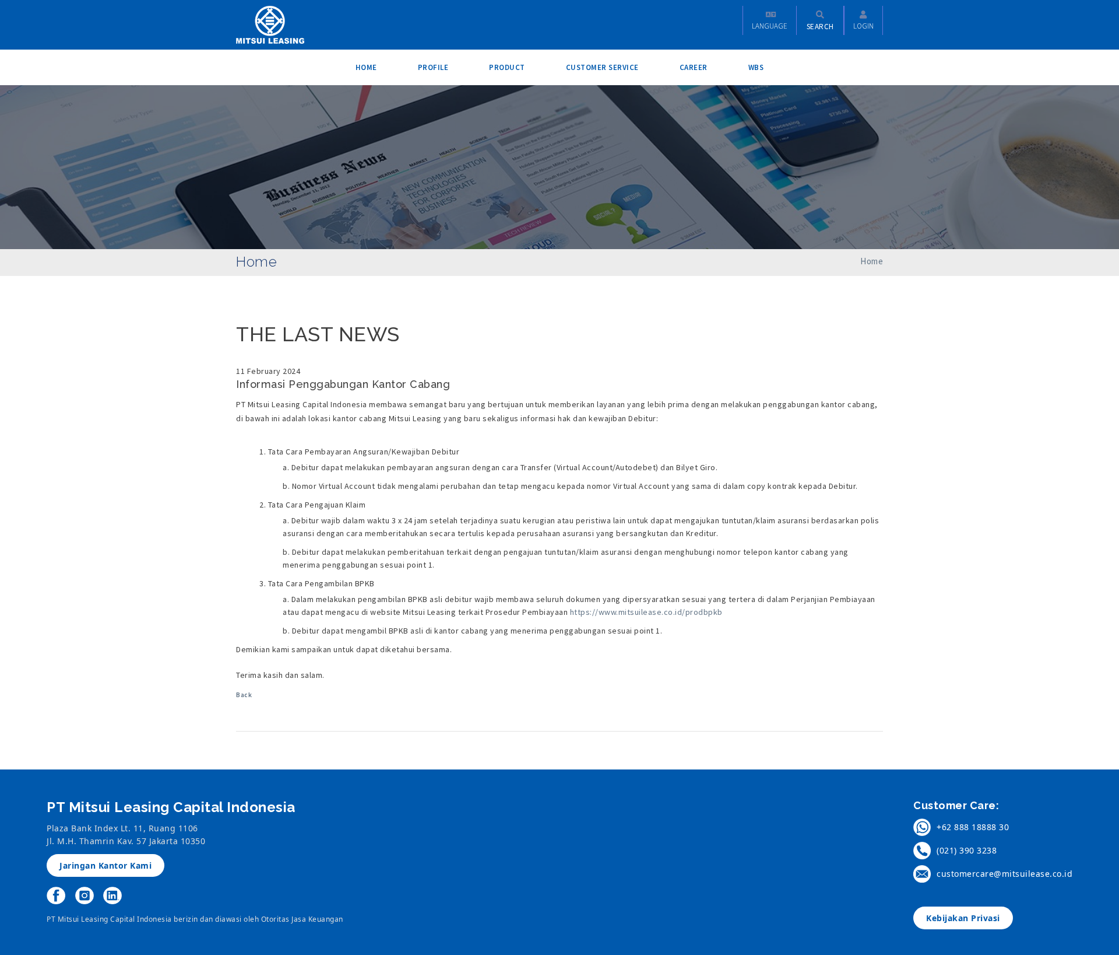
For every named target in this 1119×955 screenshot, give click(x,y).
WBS (756, 67)
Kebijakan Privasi (963, 917)
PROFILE (433, 67)
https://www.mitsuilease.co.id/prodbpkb (646, 612)
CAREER (694, 67)
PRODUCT (507, 67)
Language (769, 26)
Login (863, 26)
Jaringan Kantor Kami (105, 865)
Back (244, 695)
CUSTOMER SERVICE (602, 67)
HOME (366, 67)
